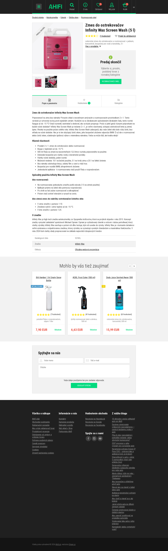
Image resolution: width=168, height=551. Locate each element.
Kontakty (62, 419)
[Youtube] (100, 438)
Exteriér (63, 17)
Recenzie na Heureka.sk (95, 419)
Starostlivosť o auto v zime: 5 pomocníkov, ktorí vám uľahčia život (123, 459)
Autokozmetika (52, 17)
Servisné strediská (39, 446)
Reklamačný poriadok (40, 425)
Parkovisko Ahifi (65, 431)
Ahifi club (36, 419)
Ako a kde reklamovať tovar (43, 428)
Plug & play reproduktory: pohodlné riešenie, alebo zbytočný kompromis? (122, 437)
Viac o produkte (92, 46)
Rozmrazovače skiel (88, 17)
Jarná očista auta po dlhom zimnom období (123, 505)
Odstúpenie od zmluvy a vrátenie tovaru (42, 435)
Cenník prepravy (38, 443)
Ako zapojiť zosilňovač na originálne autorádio (122, 516)
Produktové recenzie (40, 431)
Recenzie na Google (93, 422)
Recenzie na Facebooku (95, 425)
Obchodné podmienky (41, 422)
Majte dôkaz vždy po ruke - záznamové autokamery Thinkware (123, 476)
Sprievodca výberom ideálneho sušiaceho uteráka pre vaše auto (123, 468)
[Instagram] (94, 438)
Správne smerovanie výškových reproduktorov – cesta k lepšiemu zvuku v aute (123, 428)
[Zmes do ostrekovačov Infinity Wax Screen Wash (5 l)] (57, 48)
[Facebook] (88, 438)
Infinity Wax (79, 244)
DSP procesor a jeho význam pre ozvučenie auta (123, 444)
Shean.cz (72, 544)
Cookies (35, 450)
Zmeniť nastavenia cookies (43, 453)
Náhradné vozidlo (66, 425)
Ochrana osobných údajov (42, 440)
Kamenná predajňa (66, 422)
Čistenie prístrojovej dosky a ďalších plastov (123, 511)
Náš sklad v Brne (65, 428)
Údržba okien (73, 17)
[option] (48, 303)
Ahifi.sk (58, 544)
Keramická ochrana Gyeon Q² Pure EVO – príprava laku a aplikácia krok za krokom (124, 451)
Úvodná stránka (38, 17)
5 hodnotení (105, 36)
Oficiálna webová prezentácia (87, 249)
